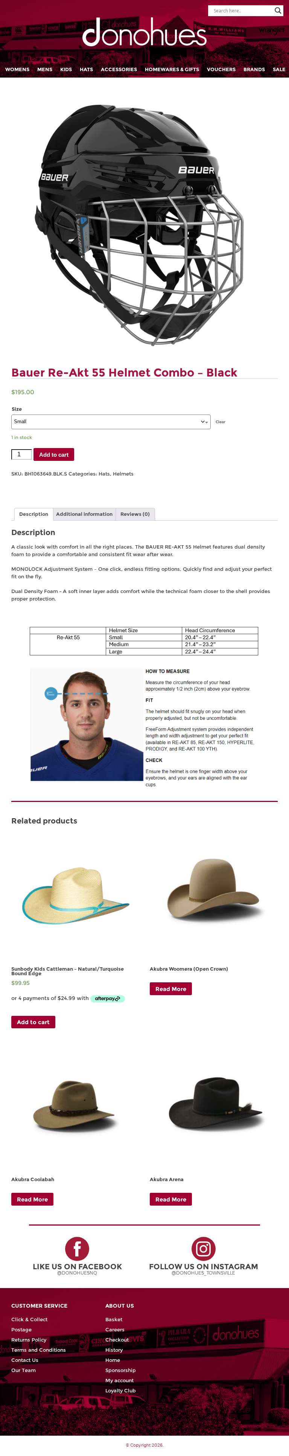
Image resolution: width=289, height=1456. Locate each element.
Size (17, 409)
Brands (254, 69)
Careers (115, 1330)
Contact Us (24, 1360)
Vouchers (221, 69)
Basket (113, 1319)
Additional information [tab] (84, 514)
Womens (17, 69)
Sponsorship (120, 1370)
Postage (21, 1330)
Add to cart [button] (33, 1022)
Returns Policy (28, 1340)
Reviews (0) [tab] (135, 514)
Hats (86, 69)
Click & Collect (29, 1319)
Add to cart (53, 454)
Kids (66, 69)
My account (119, 1380)
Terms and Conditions (38, 1350)
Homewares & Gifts (172, 69)
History (114, 1350)
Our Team (23, 1370)
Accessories (119, 69)
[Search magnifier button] (278, 10)
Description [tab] (33, 514)
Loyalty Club (120, 1390)
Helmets (123, 474)
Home (112, 1360)
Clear (220, 421)
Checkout (117, 1340)
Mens (44, 69)
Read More (170, 989)
